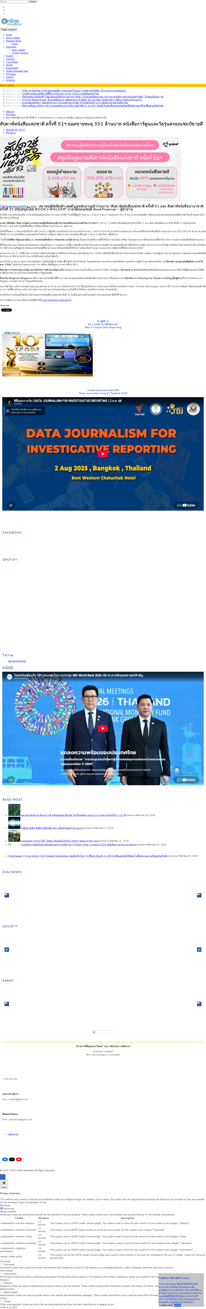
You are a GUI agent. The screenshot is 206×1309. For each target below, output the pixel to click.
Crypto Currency (20, 52)
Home (9, 34)
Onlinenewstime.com (18, 206)
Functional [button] (5, 1261)
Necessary (9, 1208)
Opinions (10, 59)
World (9, 65)
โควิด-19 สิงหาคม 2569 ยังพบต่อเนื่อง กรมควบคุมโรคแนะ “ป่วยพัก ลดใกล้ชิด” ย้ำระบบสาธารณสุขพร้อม (74, 90)
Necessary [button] (5, 1205)
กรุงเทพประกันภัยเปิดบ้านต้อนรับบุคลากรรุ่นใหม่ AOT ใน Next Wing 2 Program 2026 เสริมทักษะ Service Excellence (78, 844)
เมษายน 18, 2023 (15, 129)
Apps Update (18, 49)
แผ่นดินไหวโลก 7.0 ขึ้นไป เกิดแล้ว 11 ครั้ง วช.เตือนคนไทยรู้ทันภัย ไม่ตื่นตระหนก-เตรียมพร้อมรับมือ (118, 856)
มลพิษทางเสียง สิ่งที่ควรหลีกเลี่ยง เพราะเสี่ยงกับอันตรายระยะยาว (52, 828)
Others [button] (3, 1298)
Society (10, 77)
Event (15, 43)
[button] (7, 895)
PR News (11, 74)
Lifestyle (10, 80)
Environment (12, 68)
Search (33, 1)
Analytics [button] (4, 1279)
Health (9, 56)
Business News (13, 40)
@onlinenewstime (17, 661)
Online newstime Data (17, 71)
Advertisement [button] (7, 1289)
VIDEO (7, 667)
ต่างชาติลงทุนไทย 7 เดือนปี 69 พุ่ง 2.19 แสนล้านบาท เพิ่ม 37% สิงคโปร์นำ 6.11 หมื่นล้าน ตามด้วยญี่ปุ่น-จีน (75, 102)
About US (13, 1134)
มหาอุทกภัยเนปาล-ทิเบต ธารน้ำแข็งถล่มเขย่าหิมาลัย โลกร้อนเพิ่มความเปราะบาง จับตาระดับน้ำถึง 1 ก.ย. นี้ (73, 815)
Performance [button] (6, 1270)
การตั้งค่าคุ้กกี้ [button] (166, 1305)
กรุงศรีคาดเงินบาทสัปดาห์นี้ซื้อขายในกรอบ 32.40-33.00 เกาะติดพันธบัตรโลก (60, 93)
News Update (13, 37)
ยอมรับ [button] (177, 1305)
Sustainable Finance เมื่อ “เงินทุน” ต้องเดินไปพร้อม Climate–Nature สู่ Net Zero (59, 840)
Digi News (11, 46)
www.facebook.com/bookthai (56, 300)
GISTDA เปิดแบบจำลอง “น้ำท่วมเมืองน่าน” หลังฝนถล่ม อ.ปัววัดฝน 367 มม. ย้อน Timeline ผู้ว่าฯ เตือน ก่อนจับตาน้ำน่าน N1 (82, 99)
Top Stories (12, 62)
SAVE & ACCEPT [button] (9, 1307)
